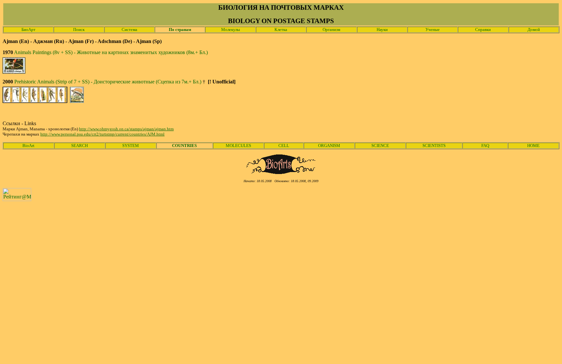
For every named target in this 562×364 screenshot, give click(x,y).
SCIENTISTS (434, 145)
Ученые (432, 29)
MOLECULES (238, 145)
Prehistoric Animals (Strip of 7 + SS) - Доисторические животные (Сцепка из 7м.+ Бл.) (107, 81)
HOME (533, 145)
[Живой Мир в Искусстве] (281, 172)
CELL (283, 145)
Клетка (280, 29)
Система (129, 29)
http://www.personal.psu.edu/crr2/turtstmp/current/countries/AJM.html (102, 134)
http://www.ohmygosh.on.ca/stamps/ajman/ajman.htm (126, 128)
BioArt (28, 145)
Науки (382, 29)
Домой (534, 29)
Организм (331, 29)
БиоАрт (28, 29)
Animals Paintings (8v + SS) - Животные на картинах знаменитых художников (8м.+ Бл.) (111, 52)
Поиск (79, 29)
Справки (483, 29)
